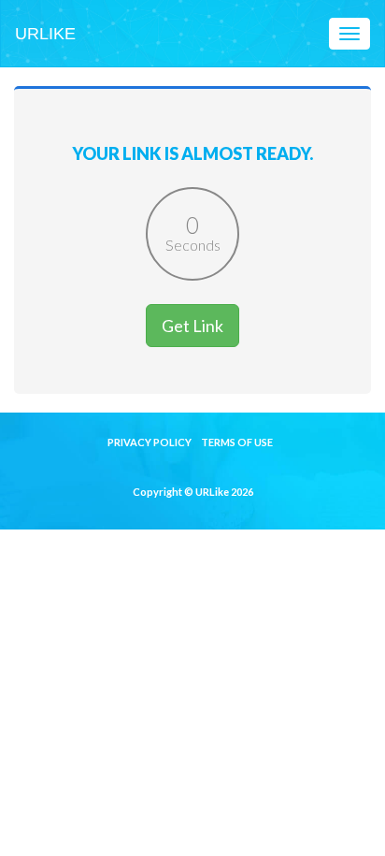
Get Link (192, 325)
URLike (45, 33)
